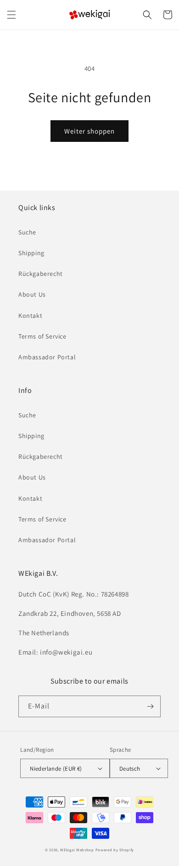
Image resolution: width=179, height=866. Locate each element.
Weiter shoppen (89, 131)
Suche (27, 232)
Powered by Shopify (114, 849)
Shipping (31, 253)
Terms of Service (42, 336)
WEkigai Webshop (77, 849)
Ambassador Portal (47, 357)
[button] (11, 15)
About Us (32, 294)
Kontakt (30, 315)
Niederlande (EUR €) (56, 768)
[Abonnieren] (150, 706)
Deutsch (129, 768)
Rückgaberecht (40, 273)
